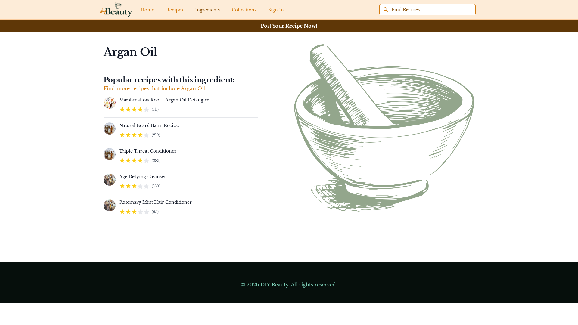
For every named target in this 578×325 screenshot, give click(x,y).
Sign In (276, 10)
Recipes (174, 10)
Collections (244, 10)
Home (147, 10)
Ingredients (207, 10)
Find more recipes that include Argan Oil (154, 88)
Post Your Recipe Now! (289, 26)
